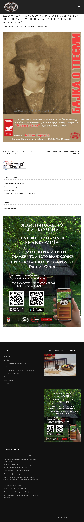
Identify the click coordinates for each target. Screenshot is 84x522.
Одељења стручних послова (16, 367)
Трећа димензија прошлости (14, 183)
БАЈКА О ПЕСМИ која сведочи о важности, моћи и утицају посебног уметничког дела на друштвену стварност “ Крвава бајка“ (42, 19)
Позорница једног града (12, 474)
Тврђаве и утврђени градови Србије (17, 492)
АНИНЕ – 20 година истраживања (15, 489)
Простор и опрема (12, 373)
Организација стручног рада (16, 363)
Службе (6, 360)
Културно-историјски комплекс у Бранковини (19, 193)
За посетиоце (8, 357)
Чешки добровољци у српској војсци (17, 470)
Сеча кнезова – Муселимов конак (15, 187)
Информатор (8, 377)
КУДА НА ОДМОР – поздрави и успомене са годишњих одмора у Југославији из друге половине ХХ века (21, 479)
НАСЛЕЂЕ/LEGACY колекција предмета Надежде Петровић (63, 152)
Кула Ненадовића (10, 190)
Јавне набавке (9, 380)
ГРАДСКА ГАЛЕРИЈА (10, 208)
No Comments (30, 27)
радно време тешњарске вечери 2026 (17, 456)
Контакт (7, 384)
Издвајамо (42, 27)
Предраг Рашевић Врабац (13, 485)
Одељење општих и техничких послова (20, 370)
